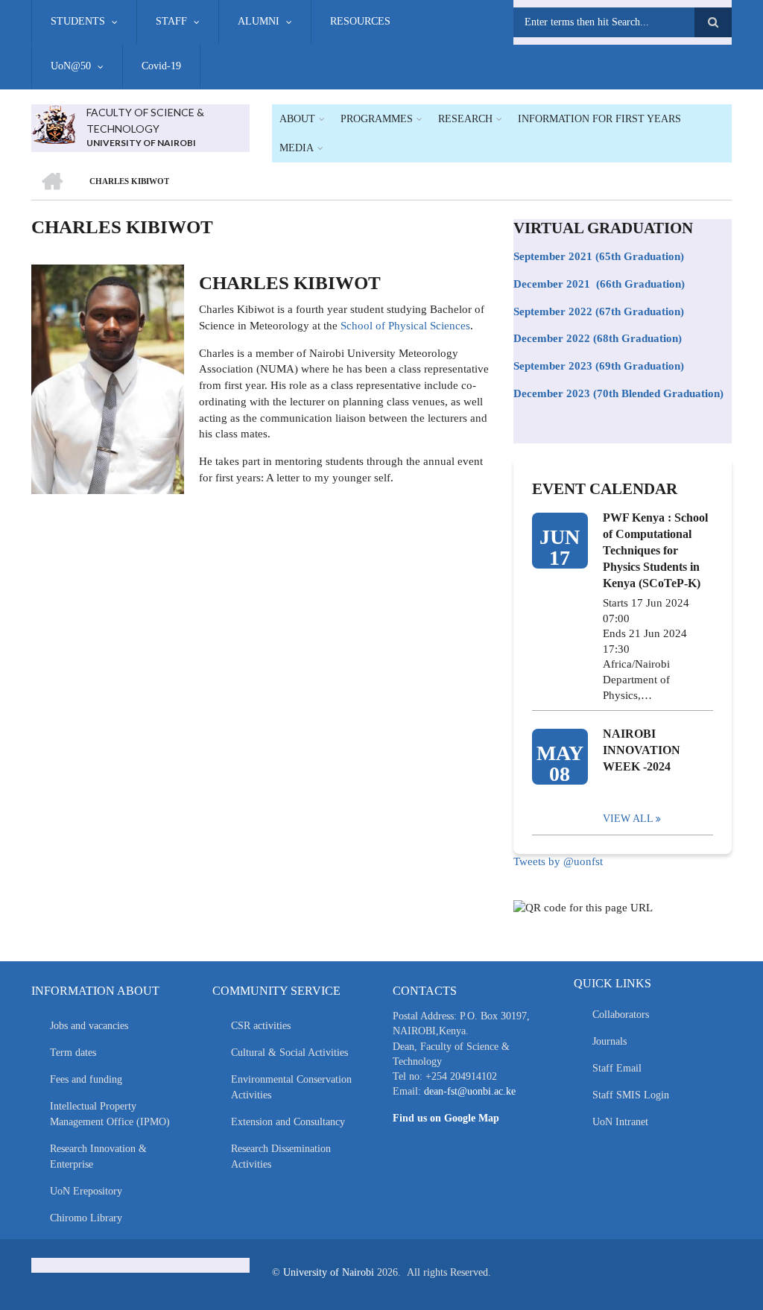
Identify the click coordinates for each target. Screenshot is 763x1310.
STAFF (171, 21)
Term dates (73, 1052)
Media (296, 148)
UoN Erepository (86, 1191)
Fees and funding (86, 1079)
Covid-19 (161, 66)
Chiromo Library (86, 1218)
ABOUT (297, 118)
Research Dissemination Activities (281, 1156)
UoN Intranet (620, 1121)
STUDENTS (78, 21)
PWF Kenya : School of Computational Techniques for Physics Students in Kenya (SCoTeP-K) (655, 550)
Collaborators (620, 1014)
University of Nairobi (328, 1272)
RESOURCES (360, 21)
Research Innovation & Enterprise (98, 1156)
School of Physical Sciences (405, 326)
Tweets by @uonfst (558, 861)
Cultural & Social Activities (289, 1052)
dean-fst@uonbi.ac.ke (470, 1091)
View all (628, 818)
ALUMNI (258, 21)
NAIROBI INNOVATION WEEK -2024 (641, 750)
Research (465, 118)
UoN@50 (71, 66)
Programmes (377, 118)
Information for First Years (599, 118)
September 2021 (552, 256)
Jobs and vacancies (89, 1025)
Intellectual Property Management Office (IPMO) (110, 1114)
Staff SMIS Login (630, 1095)
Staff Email (617, 1068)
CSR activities (261, 1025)
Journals (609, 1041)
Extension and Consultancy (288, 1121)
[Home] (53, 123)
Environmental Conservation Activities (291, 1087)
